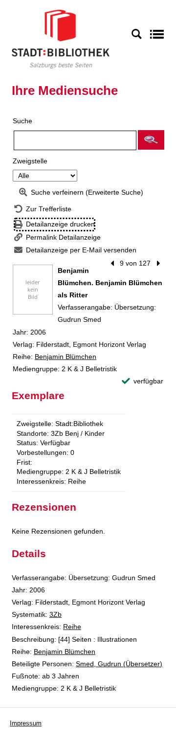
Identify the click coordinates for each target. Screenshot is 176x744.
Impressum (26, 723)
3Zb (55, 614)
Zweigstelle (30, 161)
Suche (22, 121)
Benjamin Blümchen (65, 357)
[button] (151, 140)
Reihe (72, 627)
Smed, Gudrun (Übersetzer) (119, 664)
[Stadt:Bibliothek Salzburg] (61, 39)
